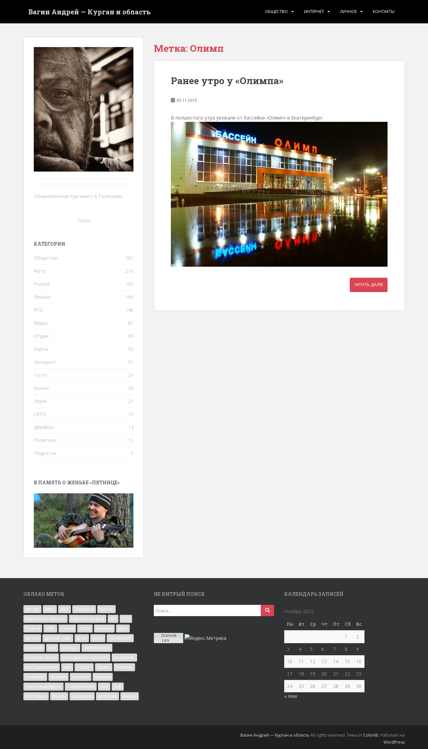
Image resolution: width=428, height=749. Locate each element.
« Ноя (290, 696)
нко (67, 667)
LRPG (40, 414)
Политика (45, 440)
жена (98, 638)
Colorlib (371, 735)
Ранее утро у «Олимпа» (227, 80)
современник (80, 686)
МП (113, 618)
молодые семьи (42, 667)
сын (104, 686)
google (32, 609)
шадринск (82, 696)
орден (103, 667)
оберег (84, 667)
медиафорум (97, 648)
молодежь (124, 657)
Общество (276, 11)
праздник (35, 677)
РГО (38, 310)
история (34, 648)
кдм (52, 648)
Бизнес (41, 388)
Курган (106, 609)
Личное (348, 11)
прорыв (102, 677)
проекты (80, 677)
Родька (33, 628)
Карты (41, 349)
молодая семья (41, 657)
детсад (32, 638)
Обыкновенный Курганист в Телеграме (78, 196)
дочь (82, 638)
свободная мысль (43, 686)
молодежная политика (85, 657)
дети (122, 628)
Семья (67, 628)
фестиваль (36, 696)
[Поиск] (267, 610)
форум (59, 696)
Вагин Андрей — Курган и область (89, 11)
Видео (41, 323)
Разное (42, 284)
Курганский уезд (87, 618)
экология (107, 696)
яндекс (129, 696)
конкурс (70, 648)
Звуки (40, 401)
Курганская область (45, 618)
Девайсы (44, 427)
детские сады (58, 638)
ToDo (83, 220)
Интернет (314, 11)
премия (58, 677)
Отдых (41, 336)
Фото (40, 271)
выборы (104, 628)
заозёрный (120, 638)
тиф (117, 686)
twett (50, 609)
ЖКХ (65, 609)
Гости (40, 375)
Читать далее (368, 284)
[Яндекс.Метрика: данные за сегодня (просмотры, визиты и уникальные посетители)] (205, 638)
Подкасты (45, 453)
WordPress (394, 742)
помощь (124, 667)
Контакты (384, 11)
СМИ (50, 628)
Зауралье (84, 609)
